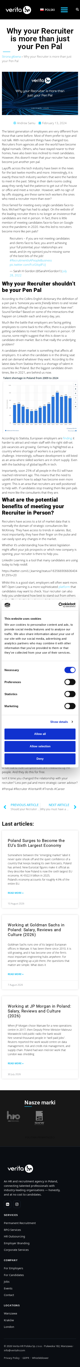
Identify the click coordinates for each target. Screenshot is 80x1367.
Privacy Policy (12, 1358)
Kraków (9, 1320)
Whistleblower (40, 1358)
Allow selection (40, 746)
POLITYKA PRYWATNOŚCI (40, 1137)
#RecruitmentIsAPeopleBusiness (31, 260)
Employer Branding (17, 1243)
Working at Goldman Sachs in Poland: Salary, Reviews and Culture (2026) (36, 930)
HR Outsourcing (14, 1236)
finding (67, 438)
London (9, 1327)
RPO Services (12, 1230)
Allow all (40, 733)
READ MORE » (15, 893)
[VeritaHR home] (20, 1168)
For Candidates (14, 1275)
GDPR (26, 1358)
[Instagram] (17, 1204)
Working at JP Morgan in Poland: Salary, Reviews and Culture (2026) (39, 1011)
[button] (64, 10)
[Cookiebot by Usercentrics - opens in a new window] (59, 604)
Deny (40, 758)
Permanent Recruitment (20, 1223)
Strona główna (11, 56)
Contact (9, 1295)
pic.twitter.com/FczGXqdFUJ (28, 264)
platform (64, 587)
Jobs (7, 1281)
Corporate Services (16, 1250)
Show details (59, 721)
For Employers (13, 1268)
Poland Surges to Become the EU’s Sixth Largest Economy (36, 843)
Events (8, 1288)
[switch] (70, 682)
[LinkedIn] (7, 1204)
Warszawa (10, 1313)
